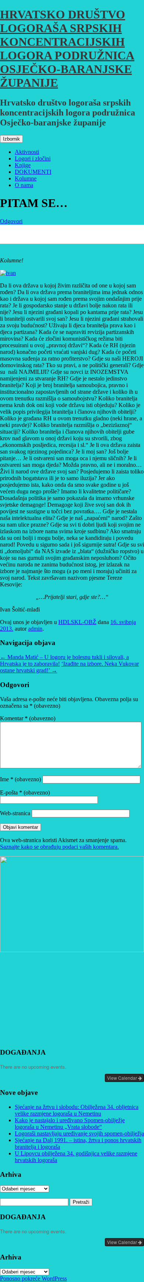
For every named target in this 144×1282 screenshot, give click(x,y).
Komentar (27, 718)
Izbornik (11, 139)
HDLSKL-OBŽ (77, 622)
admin (35, 629)
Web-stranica (15, 813)
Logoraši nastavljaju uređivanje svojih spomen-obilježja (79, 1133)
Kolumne (26, 178)
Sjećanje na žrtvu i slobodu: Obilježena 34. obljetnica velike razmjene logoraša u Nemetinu (76, 1110)
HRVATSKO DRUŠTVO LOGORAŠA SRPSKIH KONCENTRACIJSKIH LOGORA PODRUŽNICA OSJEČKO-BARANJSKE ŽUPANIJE (67, 48)
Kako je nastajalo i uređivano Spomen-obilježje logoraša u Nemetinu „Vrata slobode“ (70, 1123)
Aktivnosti (27, 152)
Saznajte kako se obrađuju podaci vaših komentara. (59, 847)
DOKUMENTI (33, 172)
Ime (20, 779)
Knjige (23, 165)
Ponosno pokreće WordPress (33, 1278)
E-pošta (25, 792)
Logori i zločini (33, 158)
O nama (24, 185)
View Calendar (122, 1078)
